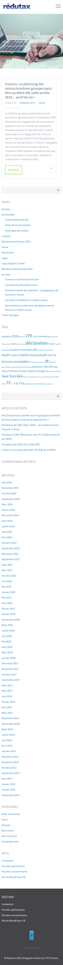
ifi (35, 349)
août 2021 (7, 564)
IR (47, 361)
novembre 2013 (10, 762)
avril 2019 (7, 603)
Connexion (7, 860)
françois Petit (27, 102)
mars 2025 (7, 504)
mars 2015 (7, 712)
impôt (6, 355)
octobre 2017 (9, 674)
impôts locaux (29, 355)
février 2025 (8, 509)
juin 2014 (7, 740)
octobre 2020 (9, 575)
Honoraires (8, 252)
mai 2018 (6, 641)
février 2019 (8, 608)
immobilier (49, 350)
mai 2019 (6, 597)
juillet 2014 (8, 734)
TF (8, 383)
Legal (5, 258)
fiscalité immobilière (22, 349)
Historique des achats (17, 230)
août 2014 (7, 729)
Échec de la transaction (18, 225)
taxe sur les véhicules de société (47, 377)
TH (12, 384)
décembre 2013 (10, 756)
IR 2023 (51, 362)
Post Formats (9, 836)
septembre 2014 (11, 723)
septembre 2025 (11, 499)
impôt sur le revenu (38, 362)
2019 (20, 337)
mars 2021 (7, 570)
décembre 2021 (10, 553)
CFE (29, 335)
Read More (13, 169)
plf (12, 367)
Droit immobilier (11, 814)
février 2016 (8, 701)
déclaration (37, 343)
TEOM (4, 384)
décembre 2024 (10, 515)
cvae (13, 343)
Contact (6, 236)
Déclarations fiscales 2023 (16, 241)
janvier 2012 (8, 789)
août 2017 (7, 685)
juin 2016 (7, 696)
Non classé (8, 830)
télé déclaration (41, 384)
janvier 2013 (8, 784)
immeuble (40, 350)
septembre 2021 (11, 559)
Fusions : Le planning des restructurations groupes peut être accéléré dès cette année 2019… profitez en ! (28, 90)
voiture (50, 384)
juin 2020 (7, 581)
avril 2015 (7, 707)
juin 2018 (7, 636)
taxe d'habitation (55, 371)
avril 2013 (7, 778)
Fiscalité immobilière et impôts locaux (26, 300)
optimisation (6, 367)
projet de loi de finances (22, 367)
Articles (6, 209)
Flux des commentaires (14, 871)
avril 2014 (7, 745)
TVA (16, 383)
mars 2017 (7, 690)
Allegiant (27, 958)
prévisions (37, 366)
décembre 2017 (10, 663)
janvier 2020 (8, 592)
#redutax (6, 336)
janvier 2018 (8, 658)
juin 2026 (7, 482)
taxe (55, 366)
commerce (43, 336)
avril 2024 (7, 520)
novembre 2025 (10, 487)
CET (23, 337)
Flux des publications (13, 866)
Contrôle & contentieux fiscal (21, 285)
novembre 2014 (10, 718)
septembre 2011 (11, 795)
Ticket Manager (10, 315)
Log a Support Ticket (13, 263)
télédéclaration (30, 384)
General (6, 825)
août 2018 (7, 625)
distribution (20, 344)
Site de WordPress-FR (13, 877)
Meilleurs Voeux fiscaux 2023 (17, 269)
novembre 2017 (10, 668)
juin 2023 (7, 531)
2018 (15, 336)
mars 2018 (7, 652)
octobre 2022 (9, 542)
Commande (8, 214)
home (5, 247)
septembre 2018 (11, 619)
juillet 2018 (8, 630)
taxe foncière (12, 376)
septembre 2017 (11, 679)
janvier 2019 (8, 614)
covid (8, 344)
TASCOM (47, 366)
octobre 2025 (9, 493)
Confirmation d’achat (17, 219)
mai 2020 (6, 586)
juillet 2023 (8, 526)
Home (5, 41)
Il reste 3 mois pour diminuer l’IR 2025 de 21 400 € (29, 449)
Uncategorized (10, 841)
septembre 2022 (11, 548)
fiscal (42, 102)
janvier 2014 (8, 751)
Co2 (35, 336)
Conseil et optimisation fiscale (22, 279)
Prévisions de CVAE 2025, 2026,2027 (21, 444)
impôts (14, 355)
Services (6, 274)
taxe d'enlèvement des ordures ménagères (25, 371)
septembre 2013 (11, 773)
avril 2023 (7, 537)
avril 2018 (7, 647)
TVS (21, 383)
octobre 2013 (9, 767)
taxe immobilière (29, 377)
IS (55, 362)
